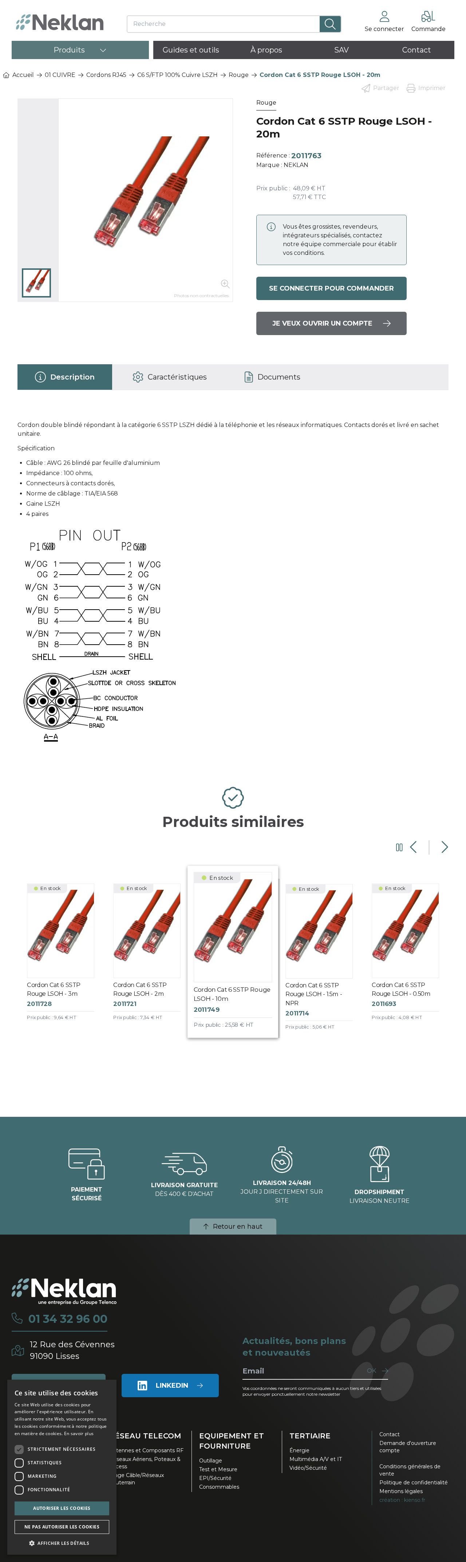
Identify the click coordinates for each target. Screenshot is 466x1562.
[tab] (64, 377)
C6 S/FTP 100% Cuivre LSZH (177, 74)
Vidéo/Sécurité (308, 1468)
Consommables (219, 1487)
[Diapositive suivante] (444, 847)
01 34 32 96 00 (67, 1319)
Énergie (299, 1450)
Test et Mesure (218, 1469)
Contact (389, 1434)
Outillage (210, 1460)
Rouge (239, 74)
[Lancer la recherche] (330, 24)
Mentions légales (401, 1491)
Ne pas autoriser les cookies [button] (61, 1527)
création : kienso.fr (402, 1500)
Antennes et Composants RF (146, 1450)
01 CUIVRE (60, 74)
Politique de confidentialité (413, 1482)
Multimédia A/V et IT (315, 1459)
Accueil (23, 74)
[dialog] (61, 1467)
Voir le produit (66, 958)
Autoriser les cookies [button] (61, 1508)
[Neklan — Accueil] (59, 22)
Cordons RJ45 (106, 74)
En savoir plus (79, 1433)
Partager (386, 88)
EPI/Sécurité (215, 1478)
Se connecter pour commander (331, 288)
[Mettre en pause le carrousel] (399, 847)
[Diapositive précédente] (414, 847)
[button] (62, 1543)
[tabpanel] (233, 585)
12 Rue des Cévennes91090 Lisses (72, 1350)
